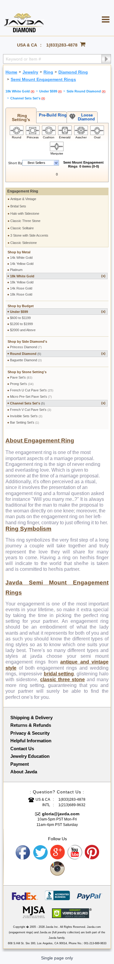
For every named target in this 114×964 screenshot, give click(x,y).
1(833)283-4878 (62, 45)
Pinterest (92, 852)
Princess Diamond (26, 347)
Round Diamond (57, 353)
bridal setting (59, 673)
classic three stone (62, 679)
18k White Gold (57, 276)
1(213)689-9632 (71, 805)
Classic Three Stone (25, 221)
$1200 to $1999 (21, 324)
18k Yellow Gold (21, 282)
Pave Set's (21, 377)
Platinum (16, 270)
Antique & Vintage (23, 199)
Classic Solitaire (22, 228)
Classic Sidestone (23, 242)
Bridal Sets (18, 206)
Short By (15, 163)
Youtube (75, 852)
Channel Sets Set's (57, 403)
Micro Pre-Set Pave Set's (31, 396)
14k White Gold (21, 257)
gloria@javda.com (60, 813)
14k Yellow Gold (21, 263)
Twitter (40, 852)
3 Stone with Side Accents (29, 235)
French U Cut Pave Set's (31, 390)
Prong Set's (21, 384)
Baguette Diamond (26, 360)
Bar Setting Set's (24, 422)
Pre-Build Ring (51, 115)
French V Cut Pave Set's (30, 409)
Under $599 (57, 312)
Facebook (23, 852)
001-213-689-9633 (95, 943)
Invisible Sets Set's (26, 416)
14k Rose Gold (21, 288)
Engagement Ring (22, 191)
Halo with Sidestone (24, 213)
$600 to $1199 (20, 318)
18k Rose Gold (21, 294)
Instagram (57, 868)
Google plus (57, 852)
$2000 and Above (23, 330)
